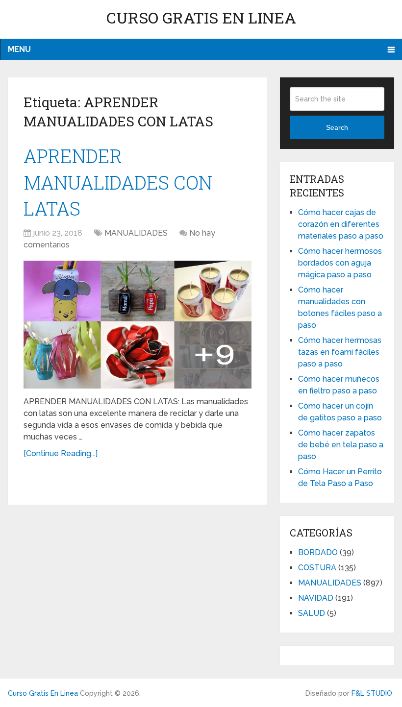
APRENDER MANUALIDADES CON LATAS (118, 182)
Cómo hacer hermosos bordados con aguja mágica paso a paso (340, 262)
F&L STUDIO (372, 693)
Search (337, 127)
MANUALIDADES (136, 233)
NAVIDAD (315, 598)
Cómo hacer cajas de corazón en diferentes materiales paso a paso (340, 224)
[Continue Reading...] (61, 453)
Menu (19, 49)
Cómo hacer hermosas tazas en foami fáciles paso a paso (339, 352)
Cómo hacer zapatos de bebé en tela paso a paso (340, 444)
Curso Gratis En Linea (201, 17)
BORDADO (318, 552)
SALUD (311, 613)
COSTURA (317, 567)
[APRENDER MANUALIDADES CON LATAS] (137, 325)
